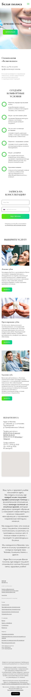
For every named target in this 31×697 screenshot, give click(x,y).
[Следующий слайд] (30, 269)
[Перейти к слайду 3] (17, 528)
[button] (10, 272)
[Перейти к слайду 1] (13, 528)
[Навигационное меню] (28, 4)
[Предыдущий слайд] (1, 269)
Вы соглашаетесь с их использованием (15, 690)
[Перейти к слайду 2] (15, 528)
